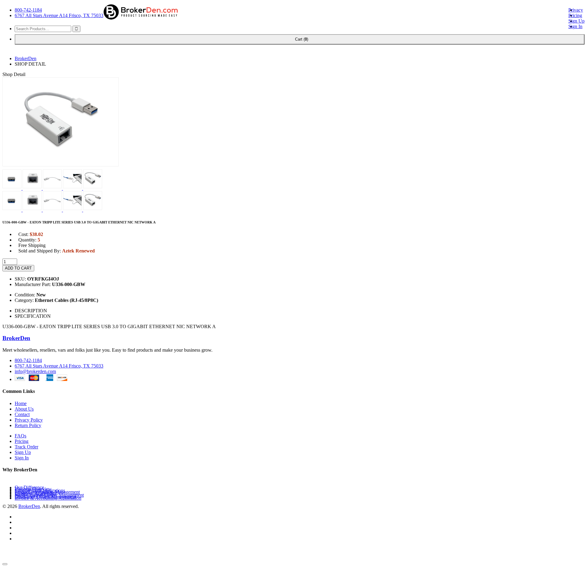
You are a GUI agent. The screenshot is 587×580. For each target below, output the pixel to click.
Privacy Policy (29, 419)
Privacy (575, 10)
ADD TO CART (18, 268)
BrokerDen (25, 58)
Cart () (299, 39)
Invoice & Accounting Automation (48, 498)
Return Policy (28, 425)
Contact (22, 414)
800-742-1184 (28, 10)
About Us (24, 408)
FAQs (20, 435)
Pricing (575, 15)
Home (21, 403)
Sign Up (576, 21)
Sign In (575, 26)
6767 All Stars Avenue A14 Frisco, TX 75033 (59, 15)
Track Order (26, 446)
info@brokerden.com (35, 371)
